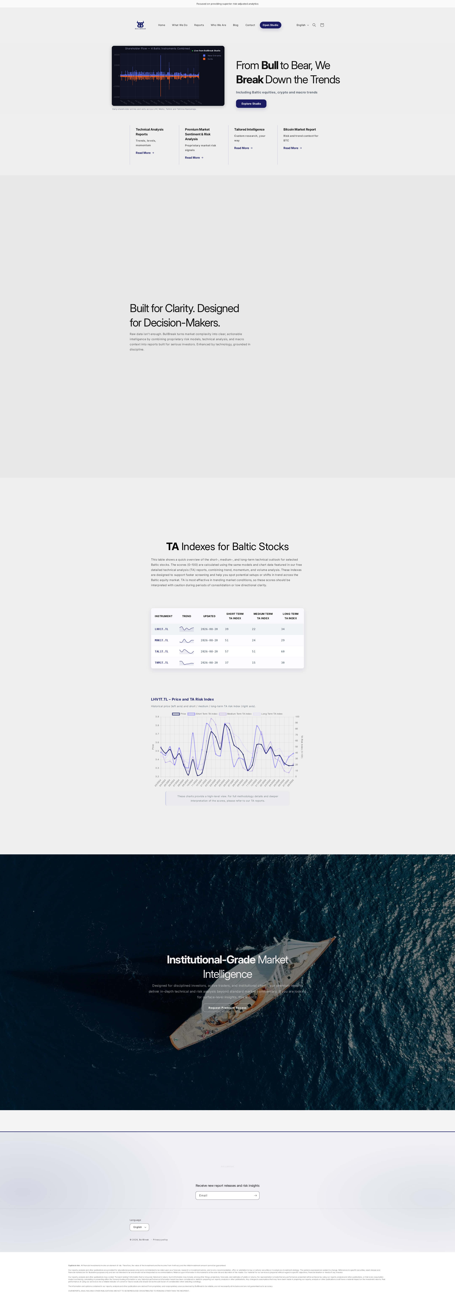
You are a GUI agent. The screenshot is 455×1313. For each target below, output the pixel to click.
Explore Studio (251, 103)
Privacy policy (160, 1239)
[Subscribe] (255, 1195)
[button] (314, 25)
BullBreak (144, 1239)
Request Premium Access (227, 1007)
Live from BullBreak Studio (207, 50)
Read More (143, 153)
